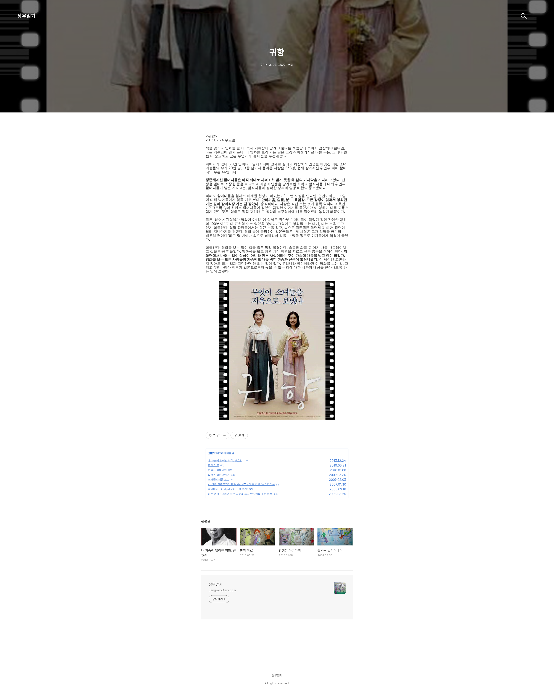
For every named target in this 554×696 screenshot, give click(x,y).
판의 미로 (213, 465)
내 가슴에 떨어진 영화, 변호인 (225, 460)
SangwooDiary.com (222, 590)
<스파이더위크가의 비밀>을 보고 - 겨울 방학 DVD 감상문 (241, 484)
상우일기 (26, 16)
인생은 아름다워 (217, 469)
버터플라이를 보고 (218, 479)
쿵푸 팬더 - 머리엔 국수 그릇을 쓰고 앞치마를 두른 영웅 (240, 493)
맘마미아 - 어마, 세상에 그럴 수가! (228, 489)
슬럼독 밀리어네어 (218, 474)
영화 (210, 453)
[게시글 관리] (224, 435)
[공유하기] (219, 435)
